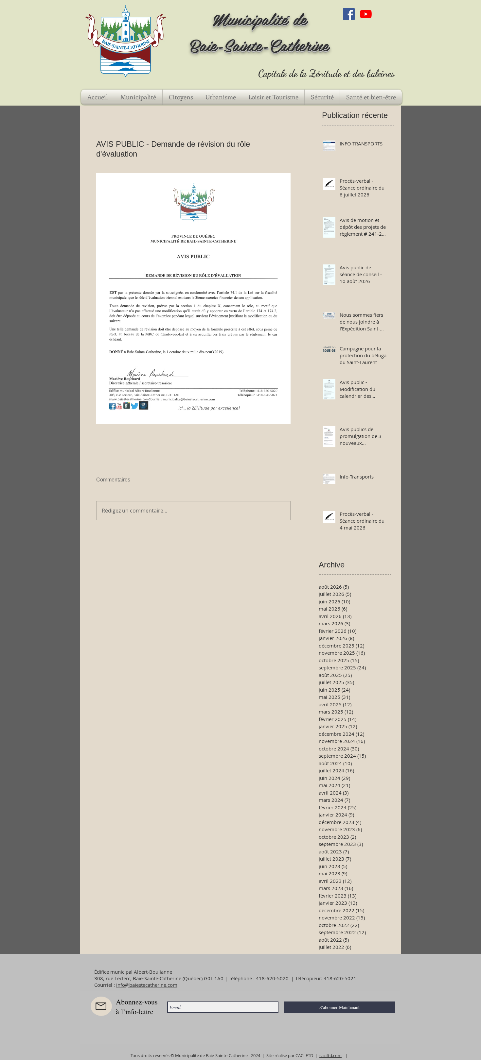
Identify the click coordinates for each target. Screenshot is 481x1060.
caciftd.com (330, 1055)
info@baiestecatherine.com (146, 985)
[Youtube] (366, 14)
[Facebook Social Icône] (349, 14)
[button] (138, 97)
